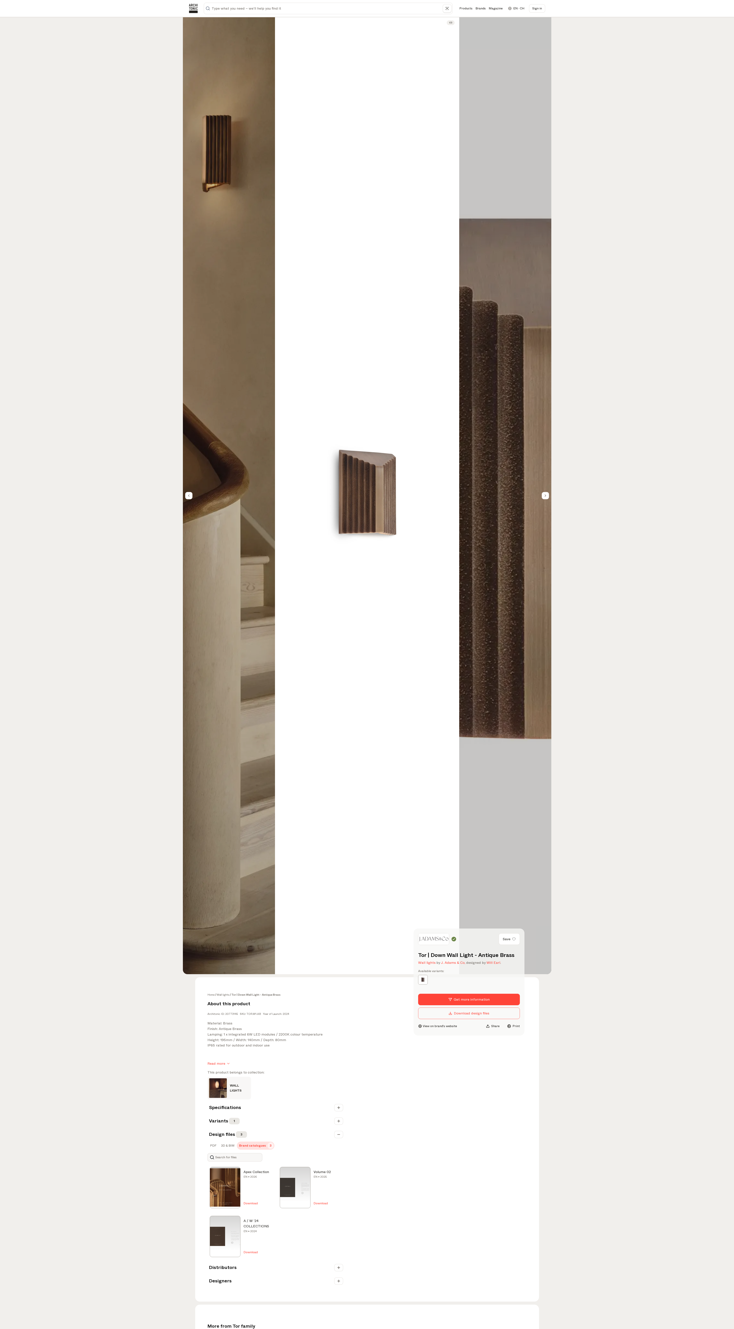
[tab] (213, 1146)
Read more (216, 1063)
